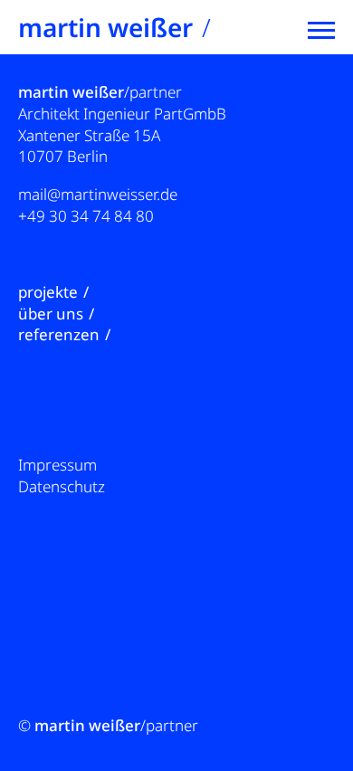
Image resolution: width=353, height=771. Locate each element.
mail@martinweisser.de (97, 194)
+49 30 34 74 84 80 (86, 215)
